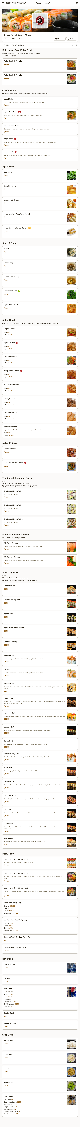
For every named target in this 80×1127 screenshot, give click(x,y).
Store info (60, 39)
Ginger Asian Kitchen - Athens (18, 2)
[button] (40, 65)
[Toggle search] (77, 45)
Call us (72, 39)
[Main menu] (3, 3)
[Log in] (77, 3)
